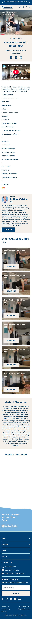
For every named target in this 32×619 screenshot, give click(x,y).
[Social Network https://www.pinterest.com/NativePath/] (11, 599)
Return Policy (6, 606)
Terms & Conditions (24, 606)
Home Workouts (7, 14)
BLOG (4, 550)
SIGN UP (16, 593)
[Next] (29, 2)
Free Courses (11, 12)
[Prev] (2, 2)
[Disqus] (16, 478)
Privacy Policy (6, 609)
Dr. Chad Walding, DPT (19, 51)
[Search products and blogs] (20, 7)
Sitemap (4, 612)
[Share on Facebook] (11, 57)
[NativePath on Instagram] (21, 57)
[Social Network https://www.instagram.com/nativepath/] (7, 599)
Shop (4, 538)
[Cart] (26, 7)
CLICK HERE (13, 1)
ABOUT (4, 556)
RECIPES (5, 544)
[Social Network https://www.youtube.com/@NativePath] (15, 599)
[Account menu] (23, 7)
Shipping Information (24, 609)
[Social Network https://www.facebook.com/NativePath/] (3, 599)
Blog (3, 12)
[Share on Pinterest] (16, 57)
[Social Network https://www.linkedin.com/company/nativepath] (19, 599)
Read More (10, 230)
